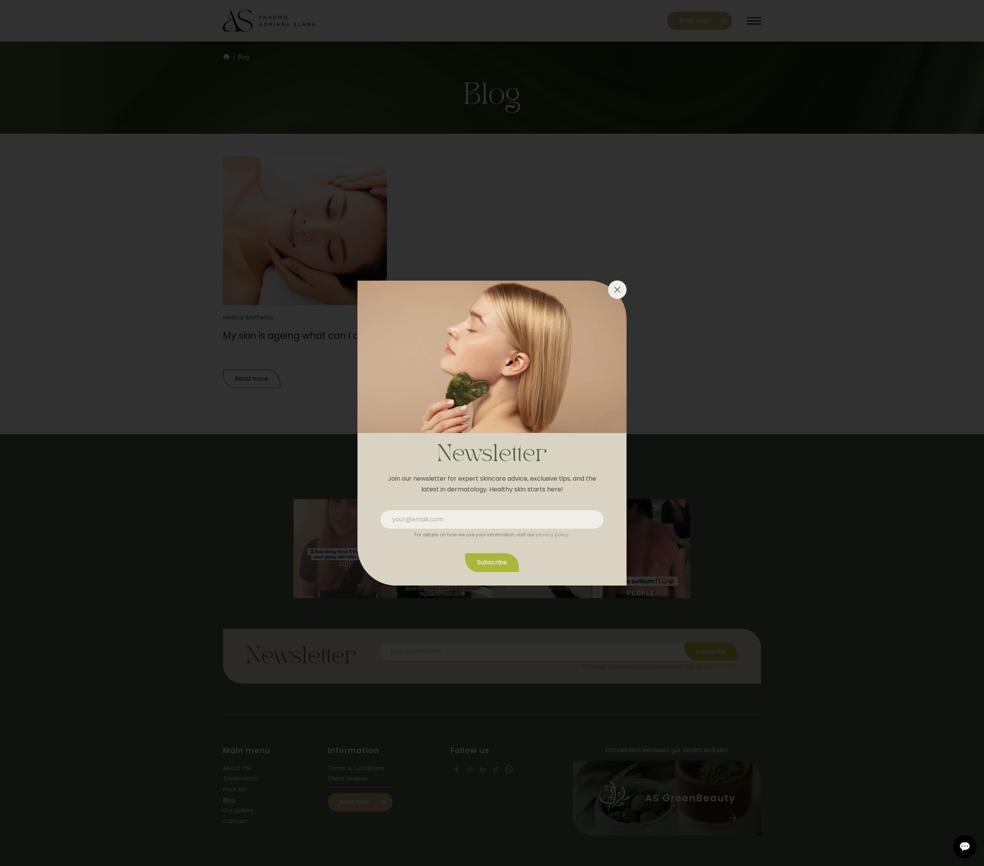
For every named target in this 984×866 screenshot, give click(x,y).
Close (617, 289)
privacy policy (552, 534)
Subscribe (492, 562)
